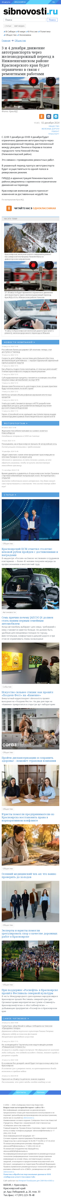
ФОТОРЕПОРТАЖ (16, 423)
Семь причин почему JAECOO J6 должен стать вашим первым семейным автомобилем (27, 620)
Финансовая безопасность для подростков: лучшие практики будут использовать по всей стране (29, 387)
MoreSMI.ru (49, 1180)
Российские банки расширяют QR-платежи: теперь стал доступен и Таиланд (27, 350)
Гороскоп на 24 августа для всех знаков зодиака (23, 1079)
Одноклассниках (44, 208)
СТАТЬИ (10, 494)
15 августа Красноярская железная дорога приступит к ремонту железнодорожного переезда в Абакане (29, 331)
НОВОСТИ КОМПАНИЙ (19, 342)
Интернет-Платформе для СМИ (31, 1180)
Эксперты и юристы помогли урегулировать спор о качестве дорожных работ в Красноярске (29, 933)
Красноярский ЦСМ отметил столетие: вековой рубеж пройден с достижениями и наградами (30, 552)
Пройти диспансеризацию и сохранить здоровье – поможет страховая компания (29, 759)
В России (32, 31)
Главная (6, 40)
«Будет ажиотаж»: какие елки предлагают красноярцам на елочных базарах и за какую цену (28, 455)
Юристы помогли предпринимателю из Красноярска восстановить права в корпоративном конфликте (28, 817)
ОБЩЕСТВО (54, 126)
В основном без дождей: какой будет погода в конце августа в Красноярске (30, 1064)
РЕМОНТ (55, 131)
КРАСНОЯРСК (20, 2)
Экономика (25, 34)
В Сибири (10, 31)
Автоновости (9, 612)
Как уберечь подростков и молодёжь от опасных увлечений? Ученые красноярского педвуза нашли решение (29, 370)
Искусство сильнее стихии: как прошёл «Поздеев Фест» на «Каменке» (27, 693)
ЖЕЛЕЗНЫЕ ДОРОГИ (50, 128)
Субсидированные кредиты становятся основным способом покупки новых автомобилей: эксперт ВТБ (29, 378)
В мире (22, 31)
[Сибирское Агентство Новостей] (30, 10)
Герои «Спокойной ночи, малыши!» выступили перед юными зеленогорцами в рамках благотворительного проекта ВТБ (29, 415)
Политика (45, 31)
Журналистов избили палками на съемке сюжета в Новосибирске (25, 431)
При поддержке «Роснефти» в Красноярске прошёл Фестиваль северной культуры (30, 991)
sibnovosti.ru (28, 1118)
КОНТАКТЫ (21, 1092)
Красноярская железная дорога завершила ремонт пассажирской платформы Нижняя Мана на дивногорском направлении (28, 256)
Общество (11, 34)
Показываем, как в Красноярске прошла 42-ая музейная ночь (29, 444)
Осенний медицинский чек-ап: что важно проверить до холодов (29, 875)
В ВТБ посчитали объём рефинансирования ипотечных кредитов (27, 395)
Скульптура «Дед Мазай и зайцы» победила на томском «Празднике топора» (27, 1027)
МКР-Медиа (19, 26)
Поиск (52, 19)
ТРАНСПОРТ (53, 134)
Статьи (8, 26)
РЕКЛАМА (41, 1092)
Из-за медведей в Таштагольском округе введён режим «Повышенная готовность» (27, 1045)
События (7, 686)
